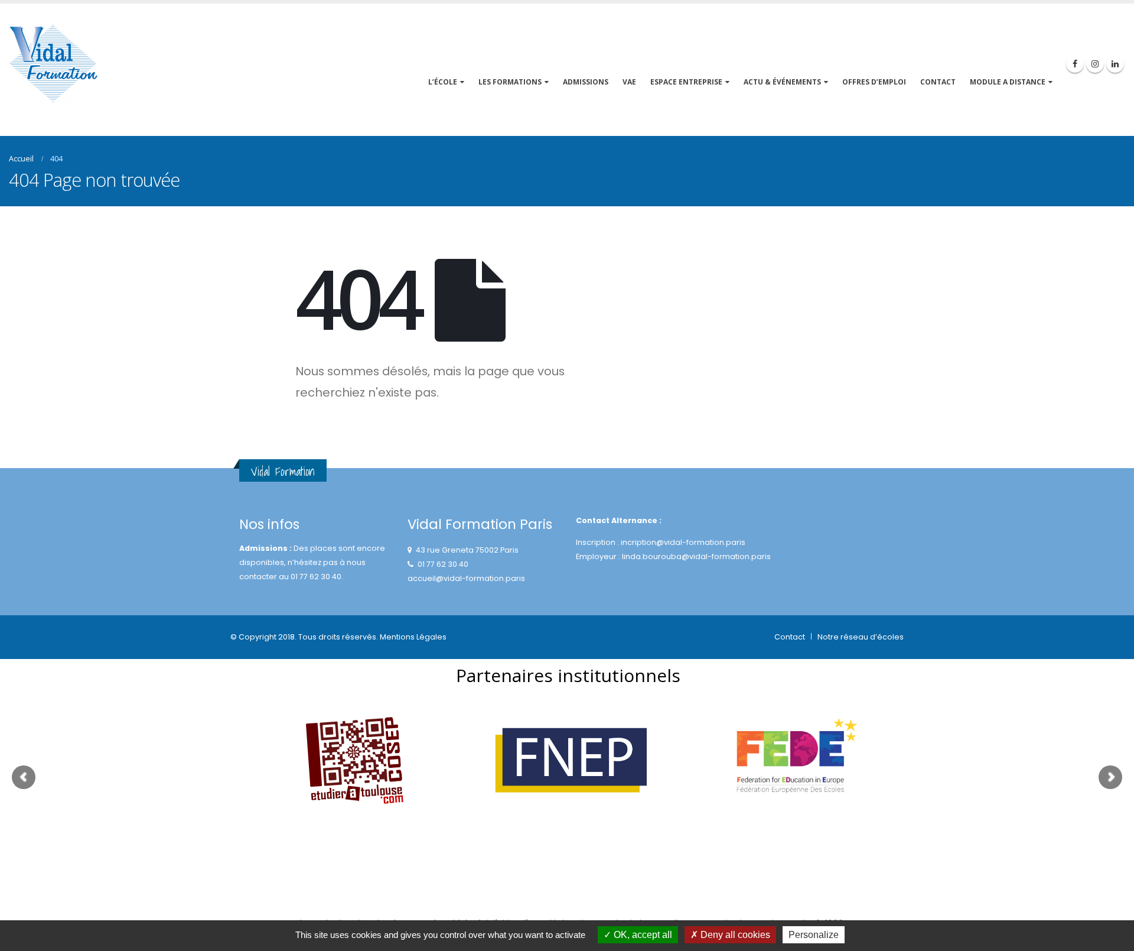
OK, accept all (641, 935)
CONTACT (938, 82)
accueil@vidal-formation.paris (466, 578)
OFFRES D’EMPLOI (874, 82)
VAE (629, 82)
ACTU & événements (782, 82)
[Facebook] (1075, 64)
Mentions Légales (413, 637)
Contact (789, 637)
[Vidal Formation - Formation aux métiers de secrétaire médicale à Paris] (53, 64)
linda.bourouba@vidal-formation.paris (696, 556)
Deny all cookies (734, 935)
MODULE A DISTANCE (1007, 82)
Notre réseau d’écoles (860, 637)
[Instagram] (1095, 64)
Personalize (813, 935)
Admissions (585, 82)
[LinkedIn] (1115, 64)
